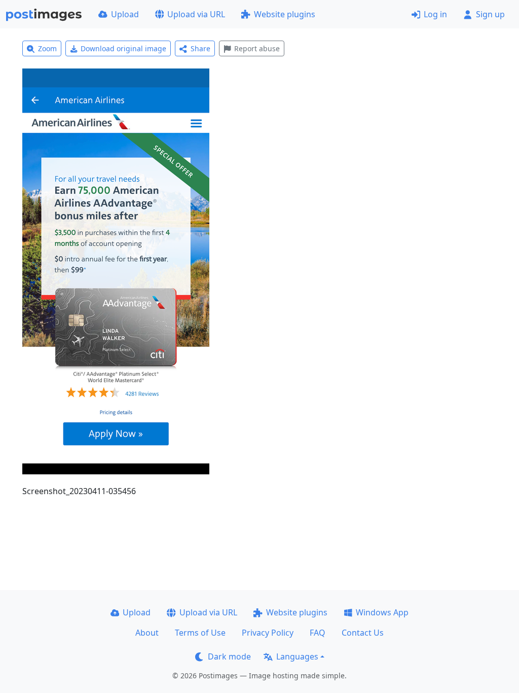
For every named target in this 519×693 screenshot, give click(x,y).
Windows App (382, 612)
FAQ (317, 632)
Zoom (47, 48)
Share (200, 48)
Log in (435, 14)
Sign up (490, 14)
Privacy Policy (267, 632)
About (147, 632)
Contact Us (363, 632)
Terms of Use (200, 632)
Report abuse (257, 48)
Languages (297, 656)
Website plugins (284, 14)
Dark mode (229, 656)
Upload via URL (196, 14)
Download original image (123, 48)
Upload (125, 14)
